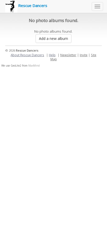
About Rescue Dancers (27, 55)
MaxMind (34, 65)
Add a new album (53, 38)
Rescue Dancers (32, 5)
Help (52, 55)
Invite (84, 55)
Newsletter (68, 55)
